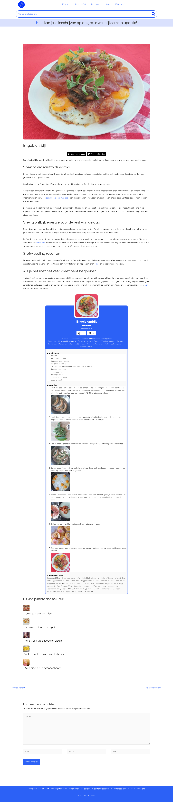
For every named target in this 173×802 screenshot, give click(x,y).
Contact (131, 789)
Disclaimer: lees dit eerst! (38, 789)
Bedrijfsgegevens (119, 789)
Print (82, 333)
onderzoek (40, 242)
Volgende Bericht (154, 688)
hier (146, 285)
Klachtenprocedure (100, 789)
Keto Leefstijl (80, 4)
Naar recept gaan (77, 154)
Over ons (141, 789)
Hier (39, 22)
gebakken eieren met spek (57, 198)
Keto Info (66, 4)
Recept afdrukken (97, 154)
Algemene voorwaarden (79, 789)
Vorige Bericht (18, 688)
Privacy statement (59, 789)
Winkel (107, 4)
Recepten (95, 4)
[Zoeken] (153, 14)
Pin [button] (92, 333)
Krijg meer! (120, 4)
